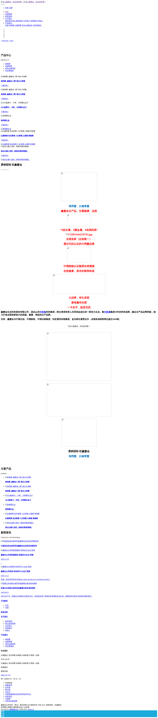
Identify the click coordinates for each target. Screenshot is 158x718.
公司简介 (8, 626)
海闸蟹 (7, 64)
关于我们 (4, 617)
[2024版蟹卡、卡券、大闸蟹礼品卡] (19, 495)
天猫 (7, 607)
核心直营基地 (10, 623)
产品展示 (4, 635)
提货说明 (4, 612)
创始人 (7, 630)
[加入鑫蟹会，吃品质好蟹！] (79, 2)
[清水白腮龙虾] (18, 144)
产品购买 (4, 601)
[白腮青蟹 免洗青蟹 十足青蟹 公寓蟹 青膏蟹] (22, 514)
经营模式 (8, 628)
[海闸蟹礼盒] (10, 505)
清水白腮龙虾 (10, 68)
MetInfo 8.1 (13, 709)
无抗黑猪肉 (9, 71)
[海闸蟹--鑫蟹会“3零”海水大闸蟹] (18, 477)
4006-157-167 (6, 675)
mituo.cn (31, 709)
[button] (5, 41)
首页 (7, 12)
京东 (7, 605)
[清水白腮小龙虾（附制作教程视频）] (19, 523)
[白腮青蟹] (6, 129)
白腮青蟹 (8, 66)
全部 (7, 25)
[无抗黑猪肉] (15, 159)
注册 (10, 8)
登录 (7, 8)
